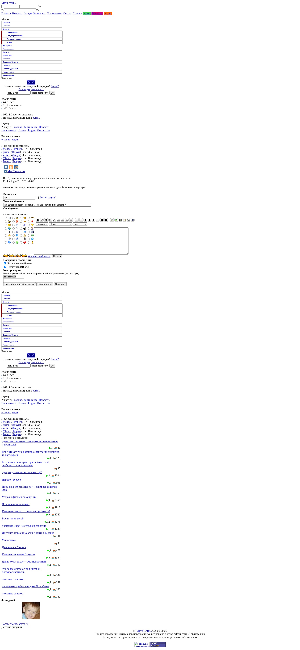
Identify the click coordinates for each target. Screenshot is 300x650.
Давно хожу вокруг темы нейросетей (24, 561)
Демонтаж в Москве (14, 547)
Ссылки (77, 13)
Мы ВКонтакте (16, 171)
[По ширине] (71, 220)
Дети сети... (8, 2)
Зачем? (55, 86)
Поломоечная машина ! (16, 504)
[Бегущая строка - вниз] (85, 220)
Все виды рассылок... (31, 89)
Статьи (67, 13)
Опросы (6, 65)
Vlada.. (7, 158)
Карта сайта (8, 72)
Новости (17, 13)
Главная (6, 13)
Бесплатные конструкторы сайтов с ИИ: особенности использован (25, 464)
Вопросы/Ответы (10, 62)
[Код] (133, 220)
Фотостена (7, 55)
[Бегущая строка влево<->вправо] (102, 220)
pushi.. (36, 117)
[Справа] (58, 220)
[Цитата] (128, 220)
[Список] (77, 220)
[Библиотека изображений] (120, 220)
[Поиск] (2, 10)
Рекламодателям (10, 69)
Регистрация (47, 197)
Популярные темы (15, 36)
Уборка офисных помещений (19, 496)
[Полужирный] (37, 220)
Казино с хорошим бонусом (18, 554)
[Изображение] (116, 220)
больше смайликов (39, 256)
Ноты (87, 13)
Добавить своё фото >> (15, 623)
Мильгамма (9, 540)
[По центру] (62, 220)
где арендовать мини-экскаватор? (22, 472)
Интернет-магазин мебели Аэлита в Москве (28, 532)
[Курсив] (42, 220)
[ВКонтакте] (6, 167)
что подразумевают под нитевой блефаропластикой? (21, 570)
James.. (7, 161)
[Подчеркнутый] (46, 220)
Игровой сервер (11, 479)
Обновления (12, 32)
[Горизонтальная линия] (81, 220)
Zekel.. (7, 155)
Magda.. (7, 148)
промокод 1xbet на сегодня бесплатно (24, 525)
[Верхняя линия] (54, 220)
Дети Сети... (144, 630)
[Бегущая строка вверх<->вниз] (106, 220)
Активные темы (14, 39)
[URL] (112, 220)
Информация (8, 75)
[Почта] (124, 220)
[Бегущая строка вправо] (97, 220)
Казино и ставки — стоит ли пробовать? (26, 511)
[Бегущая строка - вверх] (89, 220)
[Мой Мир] (16, 167)
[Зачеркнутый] (50, 220)
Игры (108, 13)
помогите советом (12, 579)
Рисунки (97, 13)
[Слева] (67, 220)
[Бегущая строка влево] (93, 220)
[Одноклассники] (11, 167)
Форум (28, 13)
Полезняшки (54, 13)
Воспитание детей (13, 518)
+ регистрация (9, 139)
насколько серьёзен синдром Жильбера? (25, 586)
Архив (9, 42)
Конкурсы (39, 13)
